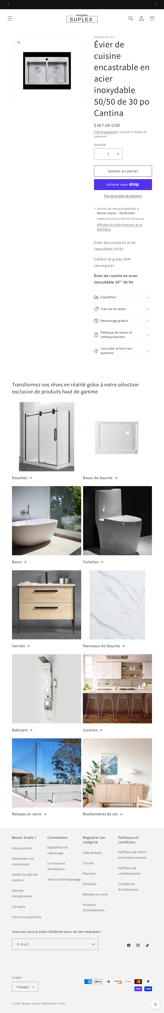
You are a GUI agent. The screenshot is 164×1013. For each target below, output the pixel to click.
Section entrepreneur (22, 893)
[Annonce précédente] (8, 4)
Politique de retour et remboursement (132, 855)
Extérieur (90, 884)
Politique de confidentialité (129, 871)
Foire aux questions (26, 917)
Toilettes (91, 561)
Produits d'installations (94, 907)
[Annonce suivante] (155, 4)
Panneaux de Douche (101, 645)
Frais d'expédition (106, 132)
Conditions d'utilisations (128, 887)
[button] (10, 18)
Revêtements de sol (100, 814)
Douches (19, 477)
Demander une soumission (23, 861)
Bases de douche (98, 477)
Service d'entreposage (64, 879)
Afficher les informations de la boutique (119, 226)
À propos (18, 906)
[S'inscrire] (93, 944)
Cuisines (90, 730)
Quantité (100, 145)
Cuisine (88, 863)
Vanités (18, 645)
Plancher (89, 873)
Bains (17, 561)
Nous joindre (21, 848)
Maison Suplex (31, 1003)
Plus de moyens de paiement (123, 196)
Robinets (20, 730)
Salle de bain (92, 852)
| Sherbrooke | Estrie (53, 1003)
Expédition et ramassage (57, 850)
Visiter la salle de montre (24, 877)
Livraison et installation (56, 866)
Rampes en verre (27, 814)
